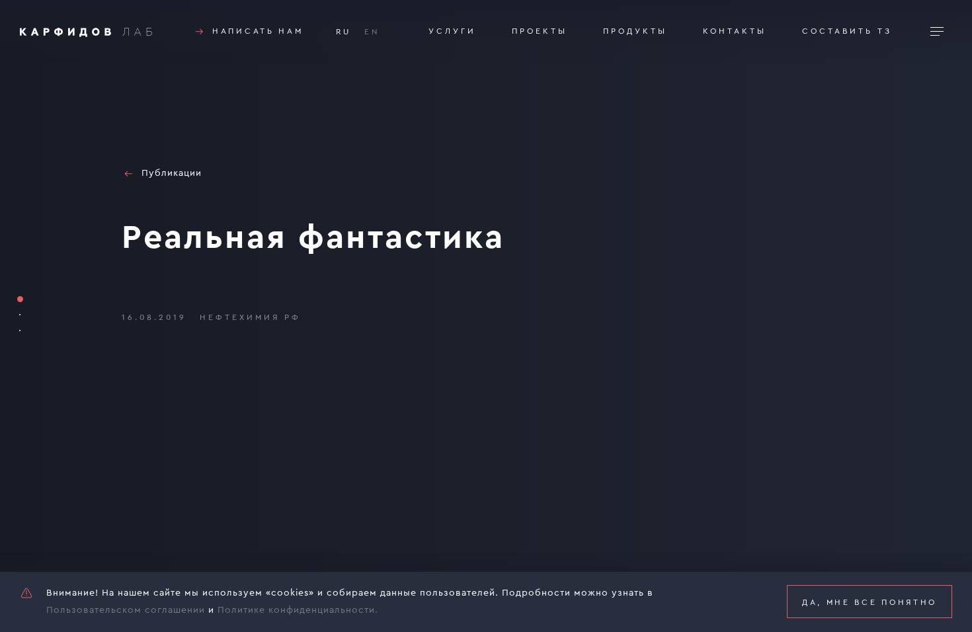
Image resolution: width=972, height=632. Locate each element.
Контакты (734, 31)
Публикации (172, 173)
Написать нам (257, 31)
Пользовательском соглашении (125, 610)
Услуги (452, 31)
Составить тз (847, 31)
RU (343, 32)
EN (372, 32)
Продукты (635, 31)
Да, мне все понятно (869, 602)
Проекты (539, 31)
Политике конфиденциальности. (298, 610)
